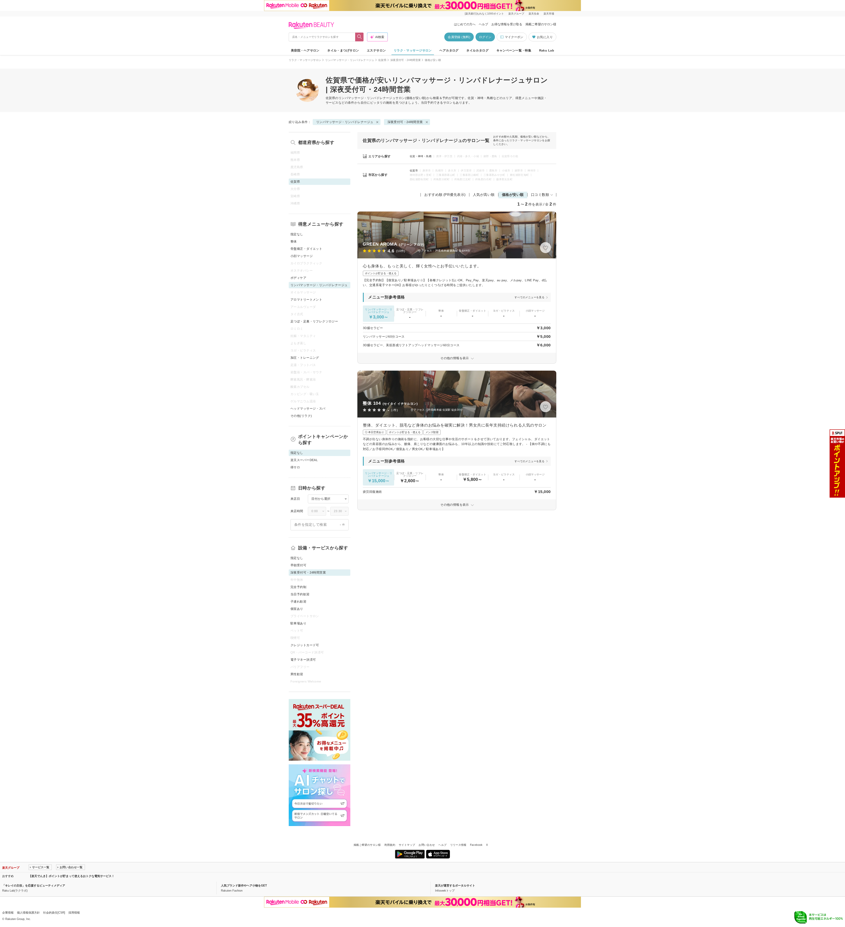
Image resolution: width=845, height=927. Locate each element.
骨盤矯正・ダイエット (306, 248)
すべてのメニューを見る (529, 297)
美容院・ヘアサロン (305, 50)
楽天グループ (516, 13)
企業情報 (8, 912)
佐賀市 (414, 170)
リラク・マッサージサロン (413, 50)
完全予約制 (298, 587)
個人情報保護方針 (28, 912)
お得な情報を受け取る (506, 24)
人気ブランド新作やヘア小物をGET (244, 885)
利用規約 (389, 844)
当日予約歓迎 (300, 594)
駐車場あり (298, 623)
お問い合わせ (427, 844)
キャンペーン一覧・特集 (513, 50)
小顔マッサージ (301, 256)
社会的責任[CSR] (54, 912)
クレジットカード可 (304, 645)
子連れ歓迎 (298, 601)
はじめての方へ (465, 24)
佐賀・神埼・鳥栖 (421, 156)
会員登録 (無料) (459, 37)
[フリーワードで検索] (359, 37)
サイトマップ (407, 844)
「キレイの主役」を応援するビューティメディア (33, 885)
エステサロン (376, 50)
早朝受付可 (298, 565)
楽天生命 (534, 13)
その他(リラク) (301, 416)
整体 (293, 241)
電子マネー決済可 (303, 659)
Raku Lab (546, 50)
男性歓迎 (296, 674)
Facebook (476, 844)
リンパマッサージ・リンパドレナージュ (349, 60)
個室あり (296, 609)
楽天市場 (549, 13)
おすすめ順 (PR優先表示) (445, 195)
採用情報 (74, 912)
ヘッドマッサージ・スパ (307, 408)
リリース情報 (458, 844)
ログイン (485, 37)
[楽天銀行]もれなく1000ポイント (484, 13)
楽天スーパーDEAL (304, 460)
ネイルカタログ (477, 50)
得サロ (295, 467)
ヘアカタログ (449, 50)
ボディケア (298, 278)
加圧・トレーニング (304, 357)
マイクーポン (514, 37)
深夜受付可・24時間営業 (405, 60)
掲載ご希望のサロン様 (540, 24)
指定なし (296, 234)
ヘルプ (483, 24)
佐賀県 (382, 60)
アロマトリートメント (306, 299)
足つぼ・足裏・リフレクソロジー (314, 321)
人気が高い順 (484, 195)
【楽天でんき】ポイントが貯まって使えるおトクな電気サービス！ (71, 876)
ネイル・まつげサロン (343, 50)
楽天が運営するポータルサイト (455, 885)
